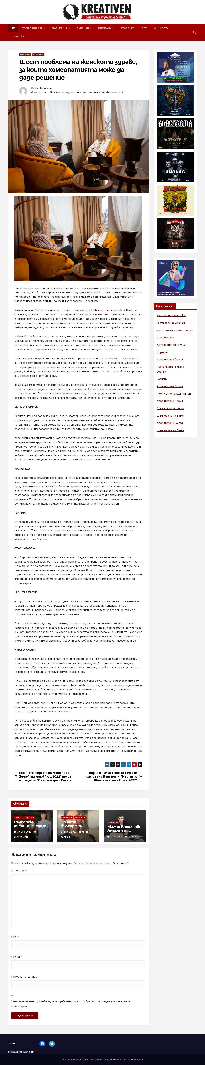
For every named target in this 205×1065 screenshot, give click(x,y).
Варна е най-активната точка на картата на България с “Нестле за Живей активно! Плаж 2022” (112, 776)
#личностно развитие (91, 92)
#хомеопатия (114, 92)
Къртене (162, 352)
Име (15, 936)
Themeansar (137, 1059)
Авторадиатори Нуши (171, 344)
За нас (12, 1043)
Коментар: (19, 870)
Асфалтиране (165, 337)
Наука (18, 818)
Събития (18, 36)
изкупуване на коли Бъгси (174, 393)
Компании (105, 28)
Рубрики (83, 28)
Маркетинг (60, 28)
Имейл (16, 956)
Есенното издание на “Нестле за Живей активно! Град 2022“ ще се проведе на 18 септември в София (45, 776)
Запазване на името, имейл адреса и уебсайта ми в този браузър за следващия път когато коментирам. (70, 1004)
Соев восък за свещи (170, 408)
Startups (127, 28)
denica (132, 836)
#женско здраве (64, 92)
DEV (144, 28)
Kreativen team (43, 88)
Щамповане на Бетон (170, 415)
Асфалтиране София (170, 359)
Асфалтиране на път (170, 423)
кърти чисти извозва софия (175, 330)
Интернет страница (24, 976)
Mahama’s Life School (104, 310)
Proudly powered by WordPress (77, 1059)
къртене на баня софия (171, 315)
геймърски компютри (171, 322)
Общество (38, 55)
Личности (161, 28)
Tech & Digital (33, 28)
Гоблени (162, 378)
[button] (194, 32)
